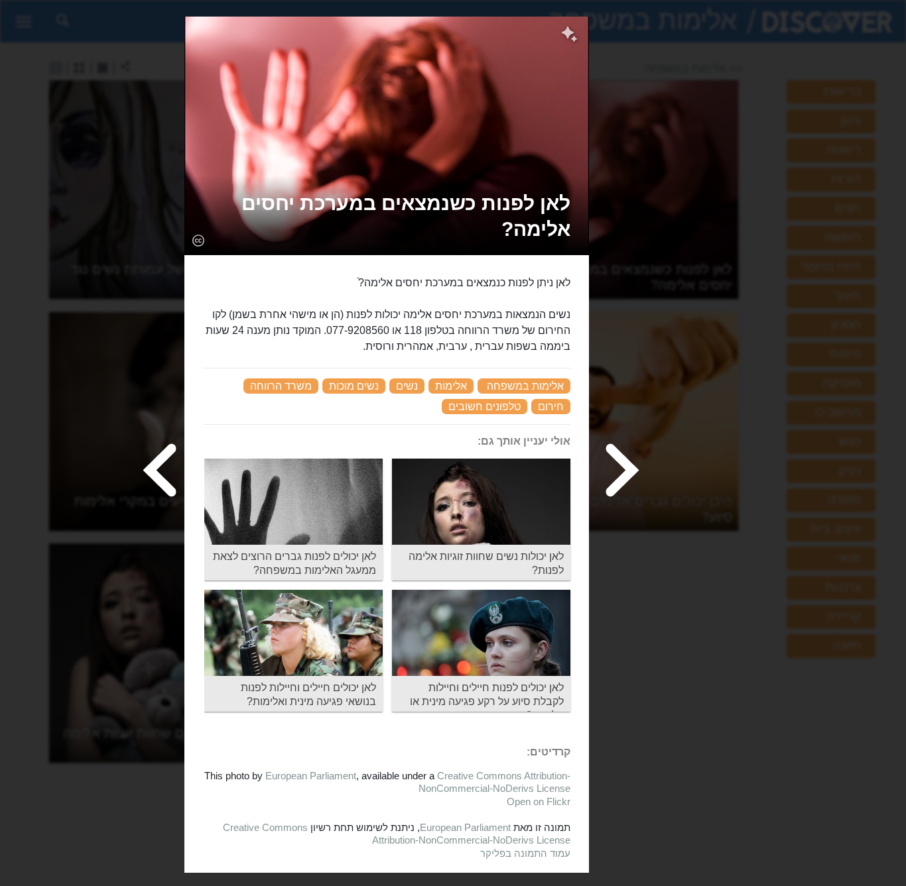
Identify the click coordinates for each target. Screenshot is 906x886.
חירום (551, 406)
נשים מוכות (354, 386)
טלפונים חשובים (484, 406)
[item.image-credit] (198, 240)
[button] (386, 216)
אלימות (451, 386)
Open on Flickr (538, 801)
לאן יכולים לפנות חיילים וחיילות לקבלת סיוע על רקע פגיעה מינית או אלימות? (487, 701)
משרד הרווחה (281, 386)
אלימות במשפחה (525, 386)
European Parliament (310, 775)
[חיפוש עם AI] (569, 36)
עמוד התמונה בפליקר (525, 853)
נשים (407, 386)
